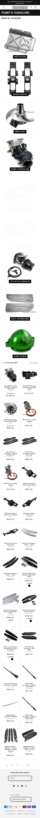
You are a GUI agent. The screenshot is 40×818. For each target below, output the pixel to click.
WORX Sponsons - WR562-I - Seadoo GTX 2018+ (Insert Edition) (11, 749)
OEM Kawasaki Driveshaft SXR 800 (10, 715)
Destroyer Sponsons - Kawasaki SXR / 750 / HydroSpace (11, 648)
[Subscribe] (29, 778)
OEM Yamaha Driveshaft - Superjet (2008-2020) (29, 716)
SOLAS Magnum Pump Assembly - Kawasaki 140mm (29, 387)
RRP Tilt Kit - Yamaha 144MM (11, 484)
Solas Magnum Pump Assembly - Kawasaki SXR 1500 (10, 387)
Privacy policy (31, 811)
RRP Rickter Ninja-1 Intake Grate (29, 514)
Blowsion (12, 811)
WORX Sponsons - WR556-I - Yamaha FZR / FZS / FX (29, 748)
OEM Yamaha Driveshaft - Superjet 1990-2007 (29, 685)
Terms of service (11, 814)
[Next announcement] (36, 2)
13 (28, 765)
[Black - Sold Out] (29, 585)
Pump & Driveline (20, 169)
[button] (4, 7)
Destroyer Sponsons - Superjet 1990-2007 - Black (29, 575)
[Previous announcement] (3, 2)
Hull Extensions (20, 319)
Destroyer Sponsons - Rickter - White (29, 544)
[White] (11, 622)
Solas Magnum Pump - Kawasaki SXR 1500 (11, 420)
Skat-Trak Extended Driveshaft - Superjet (11, 684)
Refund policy (21, 811)
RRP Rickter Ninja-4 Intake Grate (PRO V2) (29, 484)
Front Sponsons (20, 208)
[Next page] (33, 765)
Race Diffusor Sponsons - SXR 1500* (29, 648)
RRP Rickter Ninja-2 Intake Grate (10, 544)
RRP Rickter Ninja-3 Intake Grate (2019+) (10, 514)
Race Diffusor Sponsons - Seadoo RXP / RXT (29, 453)
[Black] (31, 621)
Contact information (30, 814)
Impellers (20, 131)
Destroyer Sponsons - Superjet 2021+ (29, 610)
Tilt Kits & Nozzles (20, 281)
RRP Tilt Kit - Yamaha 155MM (29, 420)
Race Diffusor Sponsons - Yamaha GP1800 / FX (10, 453)
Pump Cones (20, 356)
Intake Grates (20, 94)
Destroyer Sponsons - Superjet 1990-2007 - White (11, 611)
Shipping (20, 814)
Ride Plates (20, 57)
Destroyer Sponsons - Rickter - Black (11, 574)
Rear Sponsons (20, 246)
